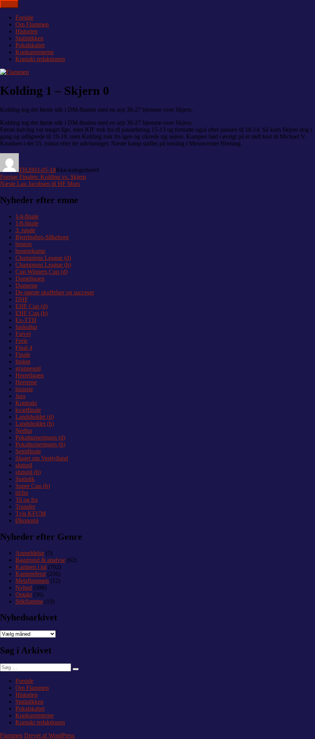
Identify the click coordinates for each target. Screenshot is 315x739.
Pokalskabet (30, 45)
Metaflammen (32, 580)
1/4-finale (26, 216)
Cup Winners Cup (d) (41, 271)
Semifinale (28, 451)
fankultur (26, 327)
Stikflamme (29, 601)
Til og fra (26, 499)
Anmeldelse (29, 553)
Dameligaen (30, 278)
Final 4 (23, 347)
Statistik (25, 479)
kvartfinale (28, 410)
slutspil (23, 465)
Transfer (25, 506)
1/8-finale (26, 223)
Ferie (21, 340)
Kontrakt (26, 403)
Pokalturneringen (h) (40, 444)
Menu (9, 4)
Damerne (26, 285)
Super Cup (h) (32, 486)
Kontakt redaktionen (40, 59)
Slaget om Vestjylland (41, 458)
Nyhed (23, 587)
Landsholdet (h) (34, 423)
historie (24, 389)
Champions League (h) (43, 264)
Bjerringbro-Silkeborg (42, 237)
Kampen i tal (30, 567)
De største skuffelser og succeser (54, 292)
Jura (20, 396)
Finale (22, 354)
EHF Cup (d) (31, 306)
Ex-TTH (25, 320)
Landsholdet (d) (34, 416)
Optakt (23, 594)
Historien (26, 31)
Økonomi (26, 520)
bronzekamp (30, 251)
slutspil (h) (28, 472)
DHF (21, 299)
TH (23, 170)
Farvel (23, 334)
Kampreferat (30, 573)
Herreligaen (29, 375)
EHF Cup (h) (31, 313)
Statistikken (29, 38)
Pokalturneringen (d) (40, 437)
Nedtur (23, 430)
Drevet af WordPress (49, 735)
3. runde (25, 230)
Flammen (11, 735)
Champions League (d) (43, 258)
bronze (23, 244)
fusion (22, 361)
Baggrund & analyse (40, 560)
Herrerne (26, 382)
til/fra (21, 492)
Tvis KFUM (30, 513)
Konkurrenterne (34, 52)
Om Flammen (32, 24)
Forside (24, 17)
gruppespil (28, 368)
